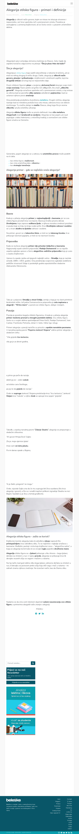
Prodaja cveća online (69, 822)
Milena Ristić (28, 15)
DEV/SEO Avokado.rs (26, 832)
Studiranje (57, 806)
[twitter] (39, 613)
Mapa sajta (68, 814)
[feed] (71, 832)
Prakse (58, 804)
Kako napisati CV (55, 813)
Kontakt (69, 799)
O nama (69, 801)
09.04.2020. (16, 15)
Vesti (58, 799)
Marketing (69, 808)
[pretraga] (33, 663)
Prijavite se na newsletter (21, 682)
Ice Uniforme (69, 811)
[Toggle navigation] (71, 3)
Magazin (57, 801)
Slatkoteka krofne (69, 817)
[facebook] (36, 613)
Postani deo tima (69, 804)
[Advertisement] (39, 43)
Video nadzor (70, 828)
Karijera (58, 808)
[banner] (20, 726)
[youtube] (64, 832)
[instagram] (59, 832)
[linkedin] (42, 613)
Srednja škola (43, 15)
